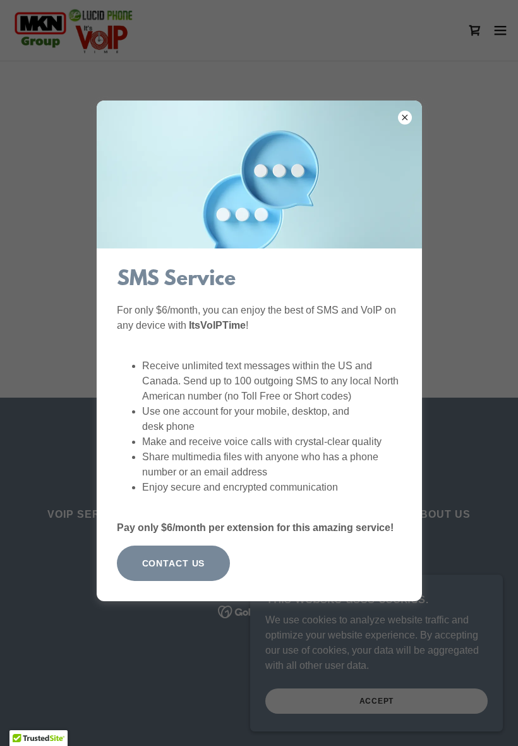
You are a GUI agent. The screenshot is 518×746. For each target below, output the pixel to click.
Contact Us (173, 563)
